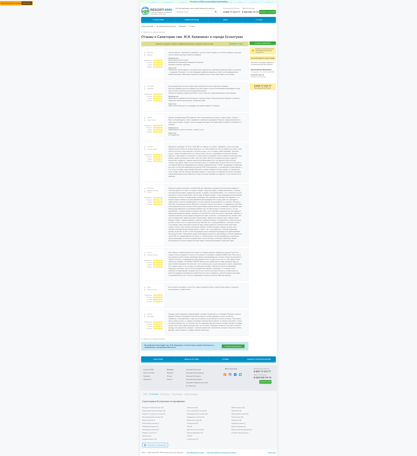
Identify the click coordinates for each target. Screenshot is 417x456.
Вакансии (170, 373)
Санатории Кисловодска (194, 379)
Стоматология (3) (192, 439)
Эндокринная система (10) (195, 417)
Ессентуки (154, 394)
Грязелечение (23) (237, 417)
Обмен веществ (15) (238, 407)
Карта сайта (272, 452)
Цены (225, 20)
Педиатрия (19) (236, 411)
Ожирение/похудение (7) (150, 426)
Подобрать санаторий (267, 12)
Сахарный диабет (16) (149, 439)
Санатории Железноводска (195, 373)
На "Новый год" (191, 386)
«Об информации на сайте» (195, 452)
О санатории (158, 20)
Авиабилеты (147, 379)
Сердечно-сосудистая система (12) (153, 414)
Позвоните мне (265, 382)
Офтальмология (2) (148, 420)
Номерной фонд (192, 20)
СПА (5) (189, 436)
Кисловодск (177, 394)
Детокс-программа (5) (238, 426)
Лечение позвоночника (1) (239, 433)
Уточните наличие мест (262, 43)
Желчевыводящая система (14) (152, 417)
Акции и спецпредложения (259, 359)
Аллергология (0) (192, 423)
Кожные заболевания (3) (195, 433)
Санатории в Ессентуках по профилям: (163, 401)
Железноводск (191, 394)
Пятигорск (165, 394)
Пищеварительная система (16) (197, 414)
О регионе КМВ (148, 369)
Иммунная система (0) (194, 420)
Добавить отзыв (236, 44)
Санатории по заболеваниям (156, 445)
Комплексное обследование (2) (241, 429)
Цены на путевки (191, 359)
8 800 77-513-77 (231, 12)
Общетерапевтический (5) (239, 414)
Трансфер (146, 376)
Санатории (158, 359)
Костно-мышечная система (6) (197, 411)
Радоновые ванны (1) (238, 423)
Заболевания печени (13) (150, 429)
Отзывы (259, 20)
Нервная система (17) (149, 433)
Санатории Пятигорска (193, 376)
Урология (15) (146, 436)
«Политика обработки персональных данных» (222, 452)
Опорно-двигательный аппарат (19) (153, 411)
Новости (169, 379)
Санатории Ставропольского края (197, 382)
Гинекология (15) (192, 407)
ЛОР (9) (189, 426)
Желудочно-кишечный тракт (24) (153, 407)
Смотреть (27, 3)
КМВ (145, 394)
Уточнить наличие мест (233, 346)
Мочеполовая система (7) (150, 423)
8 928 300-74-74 (250, 12)
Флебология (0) (236, 420)
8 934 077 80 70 (257, 75)
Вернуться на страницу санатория (154, 32)
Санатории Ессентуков (193, 369)
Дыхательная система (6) (195, 429)
